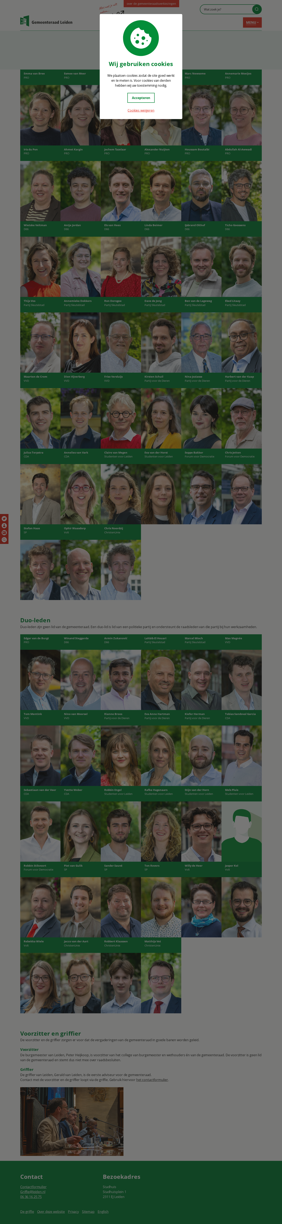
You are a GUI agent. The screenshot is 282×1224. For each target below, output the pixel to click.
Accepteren (141, 98)
